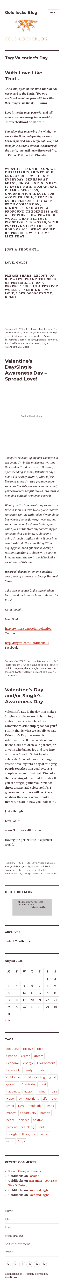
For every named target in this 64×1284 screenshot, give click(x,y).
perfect (38, 336)
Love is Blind (40, 1171)
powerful (52, 339)
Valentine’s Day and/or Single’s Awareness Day (24, 695)
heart (53, 1091)
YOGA (9, 1252)
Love (34, 329)
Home (9, 1210)
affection (28, 332)
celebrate (16, 866)
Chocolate (29, 664)
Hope (10, 1098)
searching (27, 1127)
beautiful (12, 1048)
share (27, 668)
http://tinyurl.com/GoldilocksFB (27, 643)
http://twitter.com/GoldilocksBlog (28, 628)
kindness (17, 336)
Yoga (21, 1141)
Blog (7, 866)
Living (10, 1105)
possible (41, 339)
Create (25, 1056)
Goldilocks (46, 866)
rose (20, 668)
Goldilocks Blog (21, 12)
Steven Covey (17, 1171)
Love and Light (39, 1190)
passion (45, 1113)
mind (50, 1105)
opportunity (28, 1113)
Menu (53, 12)
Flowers (53, 664)
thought (44, 343)
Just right (32, 1098)
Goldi (8, 668)
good (8, 336)
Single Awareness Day (43, 668)
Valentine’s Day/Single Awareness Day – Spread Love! (26, 370)
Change (11, 1056)
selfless (16, 343)
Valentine (29, 671)
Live (54, 1098)
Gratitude (28, 1084)
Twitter (19, 671)
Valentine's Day (13, 346)
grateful (12, 1084)
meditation (36, 1105)
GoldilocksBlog (34, 1077)
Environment (46, 1063)
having (8, 870)
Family (26, 866)
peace (10, 1120)
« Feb (8, 1020)
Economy (12, 1063)
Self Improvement (17, 1244)
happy (28, 1091)
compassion (41, 332)
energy (53, 332)
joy (15, 870)
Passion (34, 1176)
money (11, 1113)
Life (28, 329)
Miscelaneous (45, 329)
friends (35, 866)
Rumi (8, 343)
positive (31, 339)
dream (38, 1056)
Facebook (42, 664)
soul (23, 343)
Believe (28, 1048)
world (26, 346)
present (11, 1127)
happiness (13, 1091)
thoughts (28, 1134)
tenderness (32, 343)
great (42, 1084)
